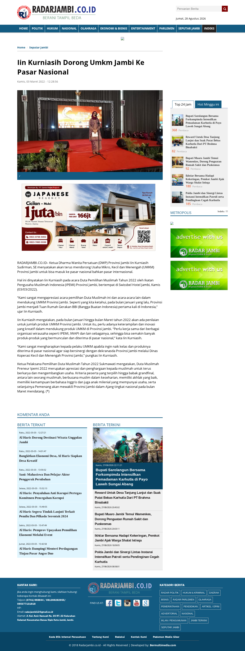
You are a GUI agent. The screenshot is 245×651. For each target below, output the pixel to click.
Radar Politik (170, 592)
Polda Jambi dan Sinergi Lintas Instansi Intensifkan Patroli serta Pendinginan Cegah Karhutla (127, 557)
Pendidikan (191, 606)
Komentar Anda (33, 414)
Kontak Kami (139, 636)
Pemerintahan (170, 606)
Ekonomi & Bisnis (113, 28)
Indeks (221, 211)
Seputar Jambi (189, 28)
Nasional (69, 28)
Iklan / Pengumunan (173, 620)
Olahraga (88, 28)
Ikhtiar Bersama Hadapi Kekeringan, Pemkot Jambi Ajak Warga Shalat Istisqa (205, 179)
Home (21, 47)
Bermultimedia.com (163, 645)
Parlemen (166, 28)
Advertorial (169, 613)
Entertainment (143, 28)
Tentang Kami (100, 636)
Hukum (52, 28)
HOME (23, 28)
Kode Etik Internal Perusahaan (67, 636)
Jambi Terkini (199, 620)
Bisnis (165, 599)
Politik (37, 28)
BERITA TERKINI (106, 424)
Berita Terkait (31, 424)
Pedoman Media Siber (166, 636)
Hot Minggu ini (208, 104)
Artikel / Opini (210, 606)
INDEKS (209, 28)
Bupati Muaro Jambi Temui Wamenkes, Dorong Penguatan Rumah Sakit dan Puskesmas (123, 519)
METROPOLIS (180, 212)
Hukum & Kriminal (194, 592)
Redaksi (120, 636)
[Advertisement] (199, 68)
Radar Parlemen (183, 599)
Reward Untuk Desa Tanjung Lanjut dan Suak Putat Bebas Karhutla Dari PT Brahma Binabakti (127, 497)
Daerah (214, 592)
